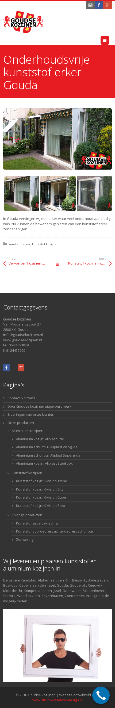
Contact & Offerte (21, 398)
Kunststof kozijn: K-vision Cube (41, 497)
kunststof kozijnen (45, 244)
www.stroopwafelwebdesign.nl (57, 700)
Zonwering (24, 539)
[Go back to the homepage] (23, 22)
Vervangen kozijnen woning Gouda (33, 263)
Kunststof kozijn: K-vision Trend (41, 481)
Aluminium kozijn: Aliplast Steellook (44, 463)
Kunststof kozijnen (27, 472)
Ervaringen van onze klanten (30, 414)
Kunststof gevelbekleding (36, 523)
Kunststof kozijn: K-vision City (39, 489)
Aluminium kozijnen (27, 430)
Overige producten (27, 514)
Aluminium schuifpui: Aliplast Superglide (48, 455)
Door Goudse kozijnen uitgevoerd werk (39, 406)
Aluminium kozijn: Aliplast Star (40, 439)
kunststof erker (19, 244)
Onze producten (20, 422)
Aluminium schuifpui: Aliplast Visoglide (47, 447)
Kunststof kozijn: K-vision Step (40, 505)
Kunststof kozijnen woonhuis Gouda (90, 263)
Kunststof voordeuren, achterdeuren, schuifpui (54, 531)
